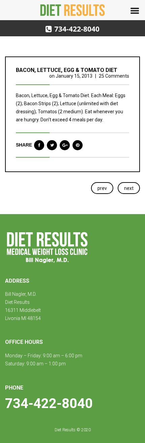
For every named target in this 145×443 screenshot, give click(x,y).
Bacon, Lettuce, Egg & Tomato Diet (66, 70)
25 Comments (114, 76)
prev (102, 188)
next (129, 188)
